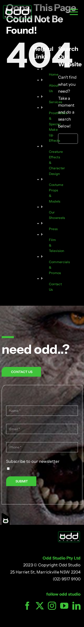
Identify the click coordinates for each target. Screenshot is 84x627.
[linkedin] (76, 606)
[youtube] (64, 606)
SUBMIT (21, 481)
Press (53, 229)
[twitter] (40, 606)
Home (53, 74)
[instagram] (52, 606)
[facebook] (27, 606)
